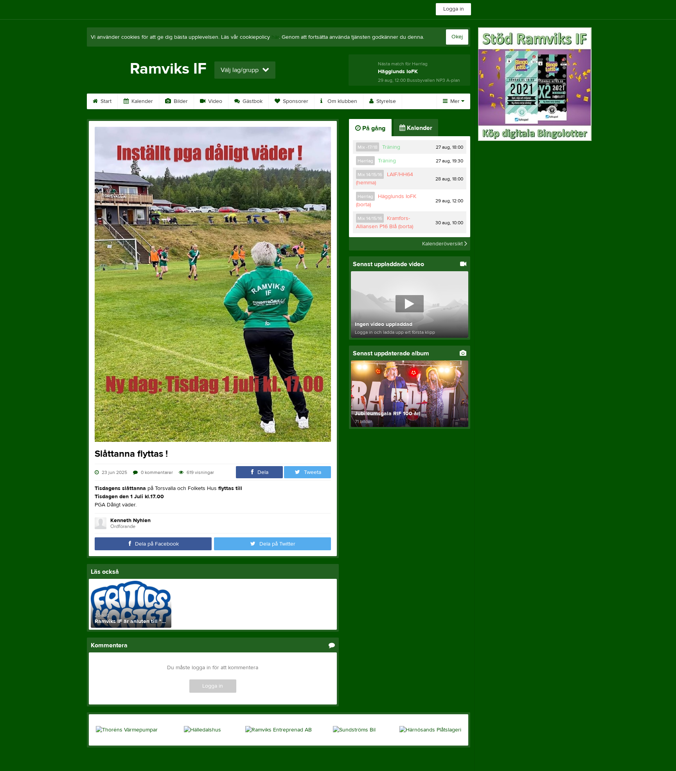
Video (214, 101)
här (275, 37)
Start (105, 101)
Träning (391, 147)
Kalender (141, 101)
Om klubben (341, 101)
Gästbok (251, 101)
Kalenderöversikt (443, 243)
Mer (455, 101)
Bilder (180, 101)
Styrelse (385, 101)
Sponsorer (294, 101)
